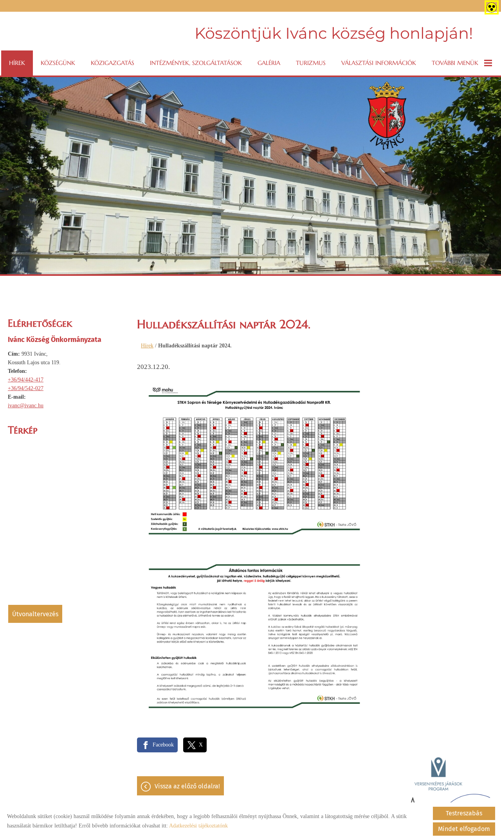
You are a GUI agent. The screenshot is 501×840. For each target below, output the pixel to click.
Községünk (58, 63)
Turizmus (311, 63)
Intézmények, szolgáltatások (196, 63)
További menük (455, 63)
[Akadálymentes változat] (490, 6)
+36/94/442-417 (25, 380)
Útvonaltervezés (35, 614)
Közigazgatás (112, 63)
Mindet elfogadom (464, 829)
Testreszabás (464, 813)
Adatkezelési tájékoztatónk (198, 826)
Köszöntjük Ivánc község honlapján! (334, 33)
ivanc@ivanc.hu (25, 405)
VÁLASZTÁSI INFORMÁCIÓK (378, 63)
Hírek (17, 63)
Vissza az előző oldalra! (187, 786)
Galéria (269, 63)
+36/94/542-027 (25, 388)
